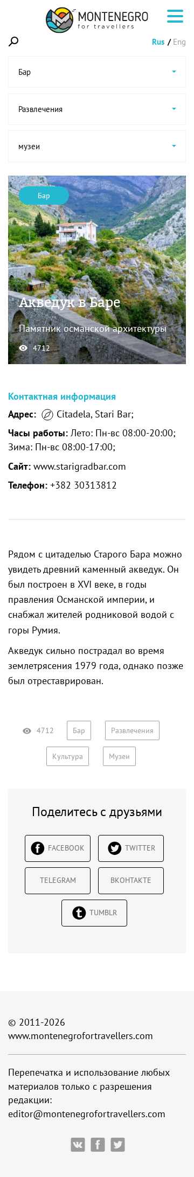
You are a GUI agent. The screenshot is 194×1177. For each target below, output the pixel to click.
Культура (67, 756)
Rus (158, 42)
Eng (179, 42)
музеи (119, 756)
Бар (44, 195)
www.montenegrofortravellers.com (80, 1035)
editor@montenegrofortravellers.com (86, 1114)
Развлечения (132, 730)
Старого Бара (122, 554)
